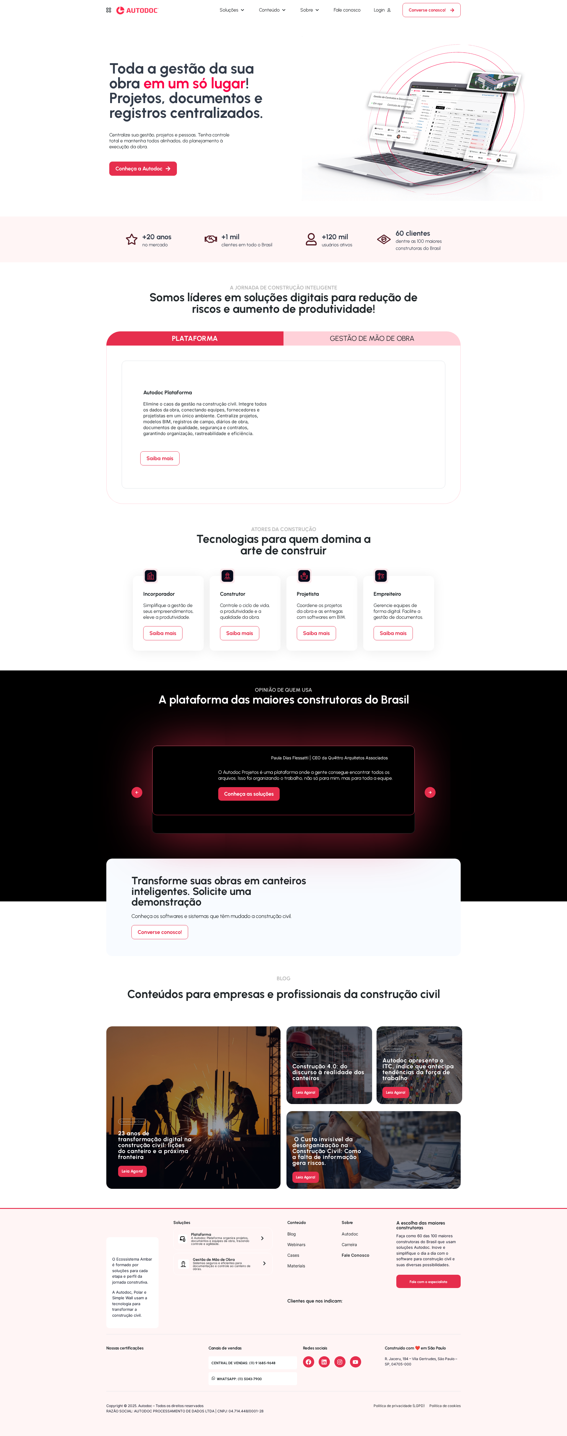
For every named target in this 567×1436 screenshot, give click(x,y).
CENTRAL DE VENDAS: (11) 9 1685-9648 (243, 1363)
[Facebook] (308, 1361)
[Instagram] (340, 1361)
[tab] (195, 338)
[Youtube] (355, 1361)
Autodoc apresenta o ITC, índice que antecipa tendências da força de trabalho (418, 1069)
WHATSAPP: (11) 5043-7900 (239, 1379)
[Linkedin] (324, 1361)
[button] (136, 792)
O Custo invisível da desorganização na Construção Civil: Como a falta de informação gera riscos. (326, 1151)
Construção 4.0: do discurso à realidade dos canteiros (328, 1072)
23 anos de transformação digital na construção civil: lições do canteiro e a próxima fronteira (155, 1145)
